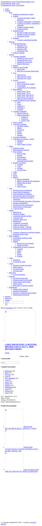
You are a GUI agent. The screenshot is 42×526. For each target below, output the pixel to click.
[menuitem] (23, 9)
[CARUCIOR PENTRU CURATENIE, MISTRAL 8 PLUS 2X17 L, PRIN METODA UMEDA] (23, 326)
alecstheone (9, 308)
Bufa (6, 373)
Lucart (7, 382)
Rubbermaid (9, 387)
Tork (6, 389)
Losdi (7, 380)
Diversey (8, 374)
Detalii (7, 353)
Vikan (7, 393)
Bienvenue (8, 371)
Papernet (7, 385)
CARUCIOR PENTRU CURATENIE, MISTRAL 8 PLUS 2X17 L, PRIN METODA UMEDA (21, 346)
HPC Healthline (10, 378)
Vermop (7, 391)
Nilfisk (7, 384)
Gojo (6, 376)
